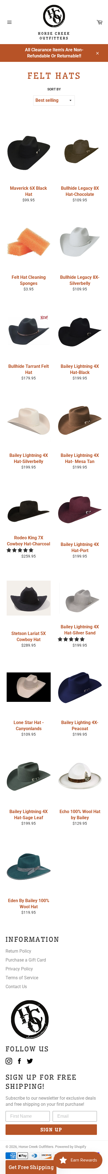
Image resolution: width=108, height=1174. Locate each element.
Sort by (54, 89)
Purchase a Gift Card (26, 960)
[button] (20, 550)
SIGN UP (51, 1129)
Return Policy (18, 951)
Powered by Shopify (70, 1147)
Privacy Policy (19, 968)
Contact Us (16, 986)
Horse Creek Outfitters (36, 1147)
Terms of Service (22, 977)
